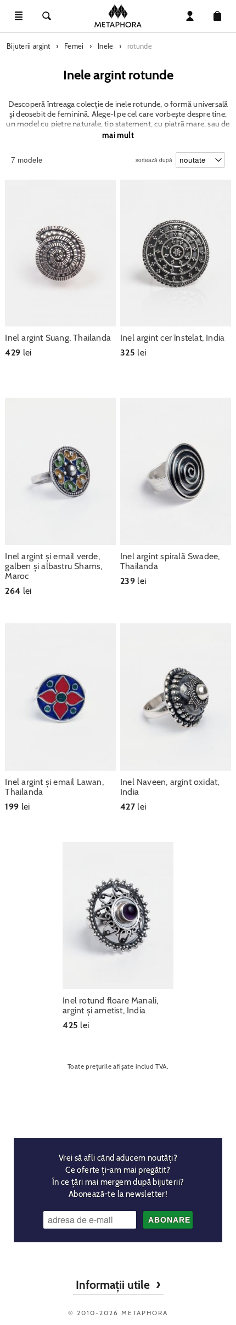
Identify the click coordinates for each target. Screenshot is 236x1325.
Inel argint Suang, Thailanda (58, 338)
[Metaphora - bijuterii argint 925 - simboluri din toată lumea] (118, 16)
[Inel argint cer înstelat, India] (175, 253)
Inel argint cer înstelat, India (172, 338)
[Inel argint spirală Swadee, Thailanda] (175, 471)
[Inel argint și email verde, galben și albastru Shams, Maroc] (60, 471)
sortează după (154, 157)
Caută (46, 15)
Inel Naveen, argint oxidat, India (169, 787)
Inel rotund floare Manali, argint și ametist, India (110, 1006)
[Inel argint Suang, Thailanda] (60, 253)
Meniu (18, 15)
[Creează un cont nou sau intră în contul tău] (189, 15)
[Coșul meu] (217, 15)
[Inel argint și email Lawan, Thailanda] (60, 697)
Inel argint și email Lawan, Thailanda (54, 787)
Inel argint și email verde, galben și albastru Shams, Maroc (53, 566)
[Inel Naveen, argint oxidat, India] (175, 697)
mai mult (118, 135)
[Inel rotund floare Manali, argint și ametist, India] (118, 915)
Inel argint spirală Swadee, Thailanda (170, 561)
